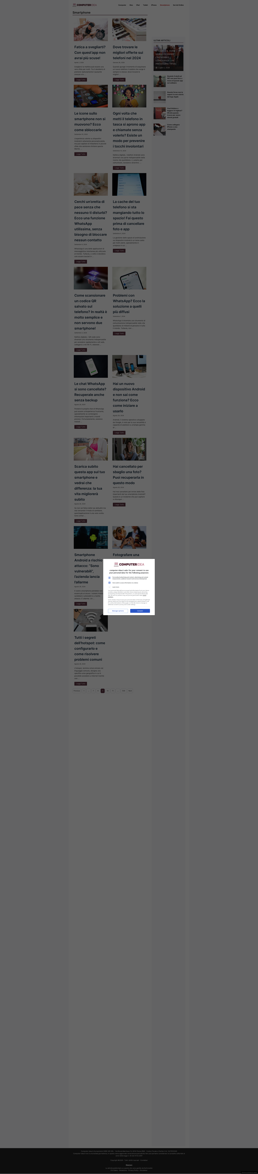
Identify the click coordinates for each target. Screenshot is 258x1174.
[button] (129, 587)
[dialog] (129, 587)
